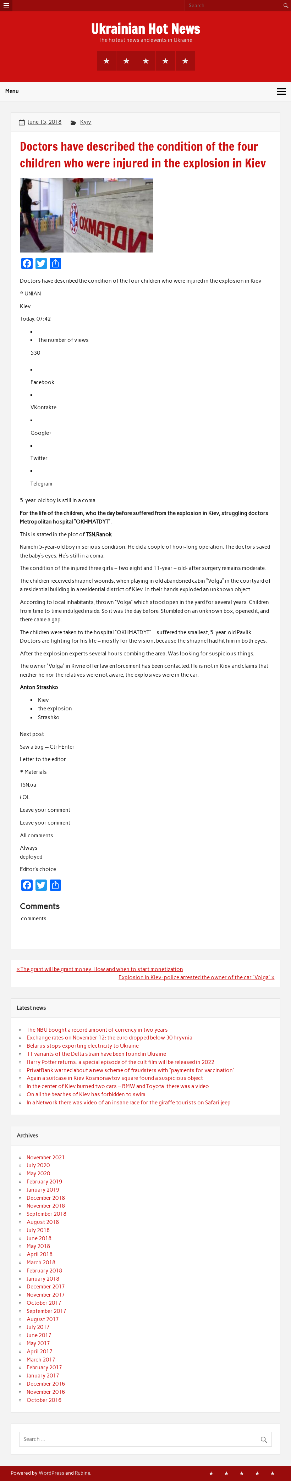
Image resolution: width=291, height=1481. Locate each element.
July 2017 (38, 1327)
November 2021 (46, 1157)
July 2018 (38, 1230)
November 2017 (46, 1295)
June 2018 (39, 1238)
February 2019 (44, 1181)
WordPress (51, 1473)
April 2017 (40, 1351)
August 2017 (43, 1319)
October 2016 (44, 1400)
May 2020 (38, 1173)
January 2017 (43, 1375)
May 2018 (38, 1246)
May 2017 (38, 1343)
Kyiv (85, 122)
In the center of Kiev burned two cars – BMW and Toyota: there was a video (118, 1086)
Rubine (82, 1473)
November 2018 (46, 1206)
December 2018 (46, 1198)
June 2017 (39, 1335)
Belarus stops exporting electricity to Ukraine (83, 1046)
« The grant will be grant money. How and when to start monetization (100, 969)
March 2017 (41, 1360)
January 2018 (43, 1279)
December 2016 (46, 1384)
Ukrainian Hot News (145, 28)
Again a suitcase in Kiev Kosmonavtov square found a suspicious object (115, 1078)
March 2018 (41, 1262)
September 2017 (46, 1311)
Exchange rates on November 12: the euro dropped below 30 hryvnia (109, 1038)
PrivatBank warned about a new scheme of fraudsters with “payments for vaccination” (131, 1070)
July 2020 (38, 1165)
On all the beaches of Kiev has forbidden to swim (86, 1094)
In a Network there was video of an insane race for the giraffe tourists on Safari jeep (129, 1102)
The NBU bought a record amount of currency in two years (97, 1030)
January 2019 (43, 1190)
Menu (12, 91)
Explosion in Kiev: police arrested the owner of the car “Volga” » (196, 977)
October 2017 (44, 1303)
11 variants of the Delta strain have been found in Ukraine (96, 1054)
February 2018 (44, 1271)
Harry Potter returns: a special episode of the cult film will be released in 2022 (120, 1062)
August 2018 (43, 1222)
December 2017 (46, 1286)
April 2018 (40, 1254)
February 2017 (44, 1367)
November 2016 (46, 1392)
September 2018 (46, 1214)
